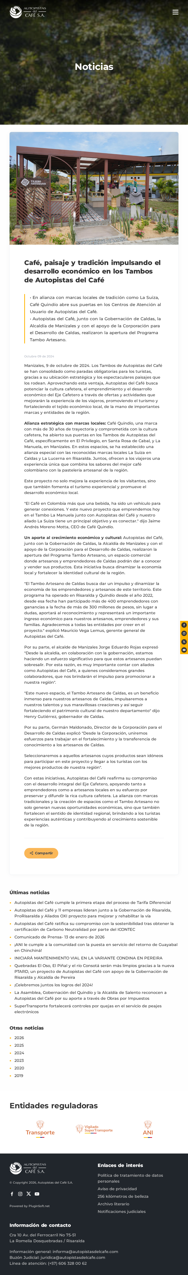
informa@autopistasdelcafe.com (85, 1251)
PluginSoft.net (39, 1206)
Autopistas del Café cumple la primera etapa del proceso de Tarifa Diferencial (92, 902)
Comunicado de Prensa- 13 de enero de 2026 (59, 937)
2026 (19, 1037)
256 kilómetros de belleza (123, 1196)
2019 (18, 1075)
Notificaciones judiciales (122, 1211)
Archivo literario (113, 1204)
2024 (19, 1053)
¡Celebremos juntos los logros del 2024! (53, 985)
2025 (19, 1045)
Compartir (44, 853)
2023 (19, 1060)
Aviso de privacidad (117, 1189)
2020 (19, 1068)
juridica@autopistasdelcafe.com (73, 1257)
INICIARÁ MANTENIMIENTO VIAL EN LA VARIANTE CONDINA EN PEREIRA (88, 958)
